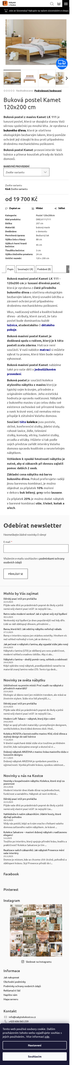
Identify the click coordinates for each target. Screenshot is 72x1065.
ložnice (12, 325)
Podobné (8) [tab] (44, 269)
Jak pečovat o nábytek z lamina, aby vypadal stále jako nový (35, 644)
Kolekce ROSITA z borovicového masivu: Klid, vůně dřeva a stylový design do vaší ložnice (35, 735)
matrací (45, 350)
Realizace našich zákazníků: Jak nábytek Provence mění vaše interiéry (33, 852)
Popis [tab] (10, 269)
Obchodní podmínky (14, 981)
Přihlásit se (15, 573)
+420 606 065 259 (18, 1021)
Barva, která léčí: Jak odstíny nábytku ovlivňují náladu (32, 629)
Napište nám (10, 994)
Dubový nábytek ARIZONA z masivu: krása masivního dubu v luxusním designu (35, 753)
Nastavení (34, 1045)
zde (47, 1036)
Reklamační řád (11, 990)
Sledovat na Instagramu (39, 961)
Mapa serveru (10, 999)
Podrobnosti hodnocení (48, 90)
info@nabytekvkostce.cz (22, 1016)
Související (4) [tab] (25, 269)
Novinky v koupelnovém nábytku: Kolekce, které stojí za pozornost (33, 782)
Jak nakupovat (11, 977)
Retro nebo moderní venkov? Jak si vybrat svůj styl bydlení (35, 613)
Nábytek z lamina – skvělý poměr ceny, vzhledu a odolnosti (35, 659)
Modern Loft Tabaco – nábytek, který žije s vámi (29, 718)
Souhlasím (35, 1056)
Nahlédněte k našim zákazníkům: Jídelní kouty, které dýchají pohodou (32, 815)
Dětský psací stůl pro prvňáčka (20, 598)
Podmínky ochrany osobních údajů (22, 986)
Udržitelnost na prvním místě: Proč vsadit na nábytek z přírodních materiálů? (33, 687)
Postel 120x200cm (45, 215)
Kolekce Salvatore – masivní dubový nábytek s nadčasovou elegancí (35, 834)
